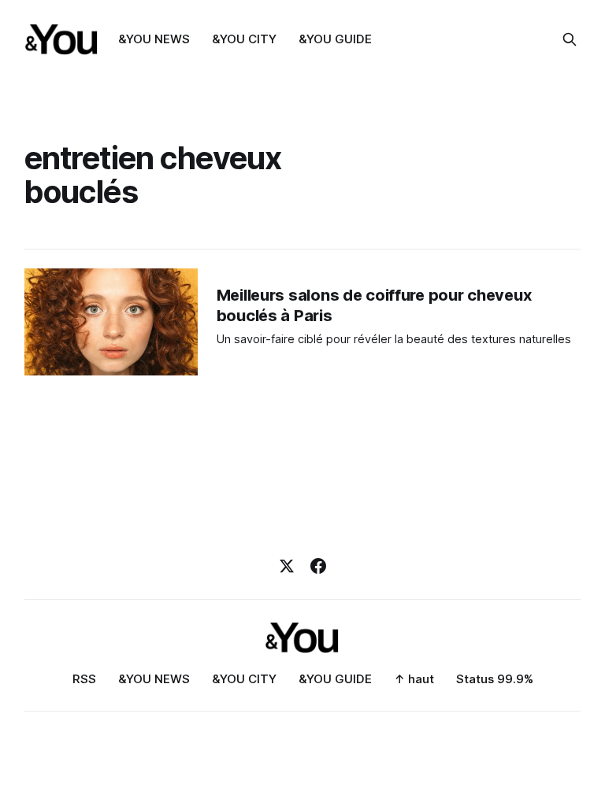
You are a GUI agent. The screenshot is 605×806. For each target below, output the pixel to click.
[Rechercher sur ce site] (569, 39)
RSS (84, 678)
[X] (287, 566)
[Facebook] (318, 566)
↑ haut (414, 678)
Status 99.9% (494, 678)
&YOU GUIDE (335, 38)
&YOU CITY (244, 38)
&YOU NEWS (154, 38)
